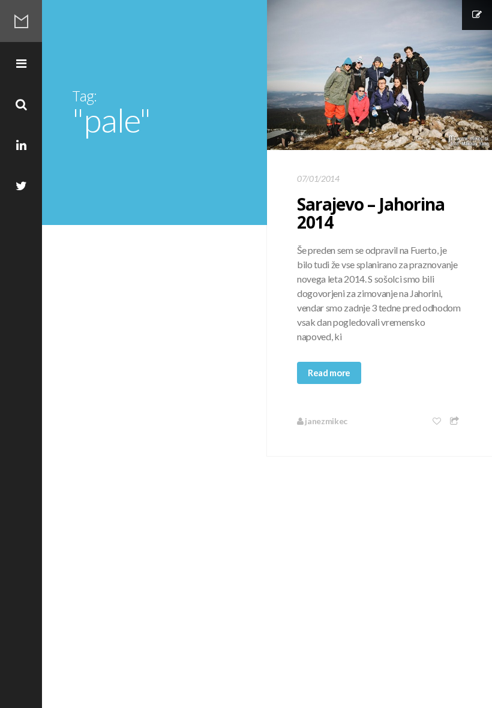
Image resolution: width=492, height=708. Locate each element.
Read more (329, 372)
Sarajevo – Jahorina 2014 (371, 213)
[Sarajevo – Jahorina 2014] (379, 75)
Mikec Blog (21, 21)
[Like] (437, 421)
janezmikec (325, 421)
